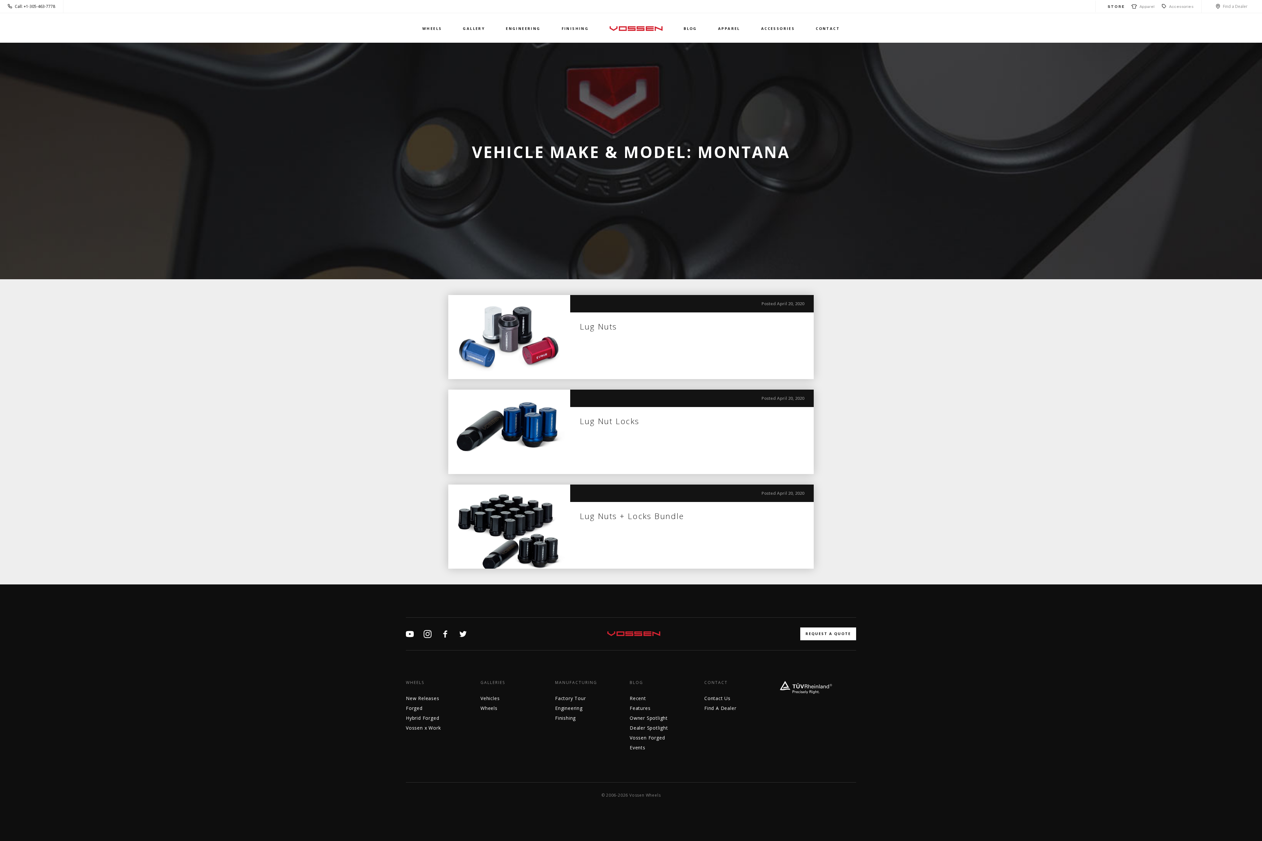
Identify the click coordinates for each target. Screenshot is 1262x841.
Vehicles (490, 698)
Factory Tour (570, 698)
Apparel (1146, 6)
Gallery (474, 28)
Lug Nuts (598, 326)
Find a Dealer (1235, 6)
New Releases (422, 698)
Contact (828, 28)
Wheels (432, 28)
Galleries (492, 682)
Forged (414, 708)
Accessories (1181, 6)
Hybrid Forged (422, 718)
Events (637, 747)
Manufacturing (576, 682)
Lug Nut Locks (610, 421)
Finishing (575, 28)
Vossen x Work (423, 728)
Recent (638, 698)
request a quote (828, 633)
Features (640, 708)
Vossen (636, 28)
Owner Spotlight (649, 718)
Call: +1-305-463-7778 (35, 6)
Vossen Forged (647, 738)
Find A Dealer (720, 708)
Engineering (523, 28)
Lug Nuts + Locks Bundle (632, 516)
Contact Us (717, 698)
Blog (690, 28)
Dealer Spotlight (649, 728)
